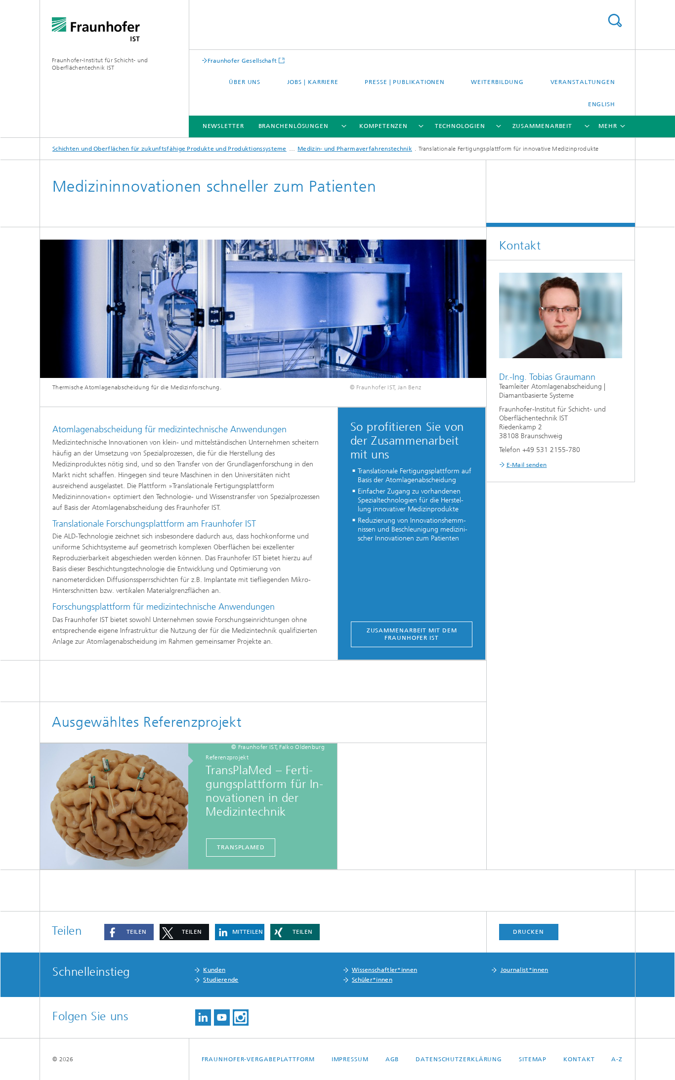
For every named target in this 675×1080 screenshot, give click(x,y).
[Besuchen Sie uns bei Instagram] (241, 1017)
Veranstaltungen (583, 82)
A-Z (617, 1059)
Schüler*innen (372, 979)
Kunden (214, 969)
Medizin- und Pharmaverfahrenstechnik (354, 148)
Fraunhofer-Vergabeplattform (258, 1059)
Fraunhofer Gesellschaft (242, 60)
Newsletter (223, 126)
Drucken (528, 931)
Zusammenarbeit (542, 126)
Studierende (220, 979)
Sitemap (533, 1059)
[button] (129, 932)
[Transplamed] (119, 807)
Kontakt (578, 1059)
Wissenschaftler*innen (384, 969)
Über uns (244, 82)
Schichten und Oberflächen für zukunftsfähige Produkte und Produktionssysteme (169, 148)
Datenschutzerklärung (459, 1059)
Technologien (460, 126)
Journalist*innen (524, 969)
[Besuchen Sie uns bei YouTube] (222, 1017)
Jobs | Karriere (313, 82)
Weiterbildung (497, 82)
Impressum (350, 1059)
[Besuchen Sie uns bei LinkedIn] (203, 1017)
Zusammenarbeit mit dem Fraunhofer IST (412, 634)
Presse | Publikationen (405, 82)
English (601, 104)
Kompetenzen (383, 126)
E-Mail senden (526, 464)
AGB (392, 1059)
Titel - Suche (615, 20)
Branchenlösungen (293, 126)
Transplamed (241, 847)
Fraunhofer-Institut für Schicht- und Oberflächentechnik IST (100, 64)
